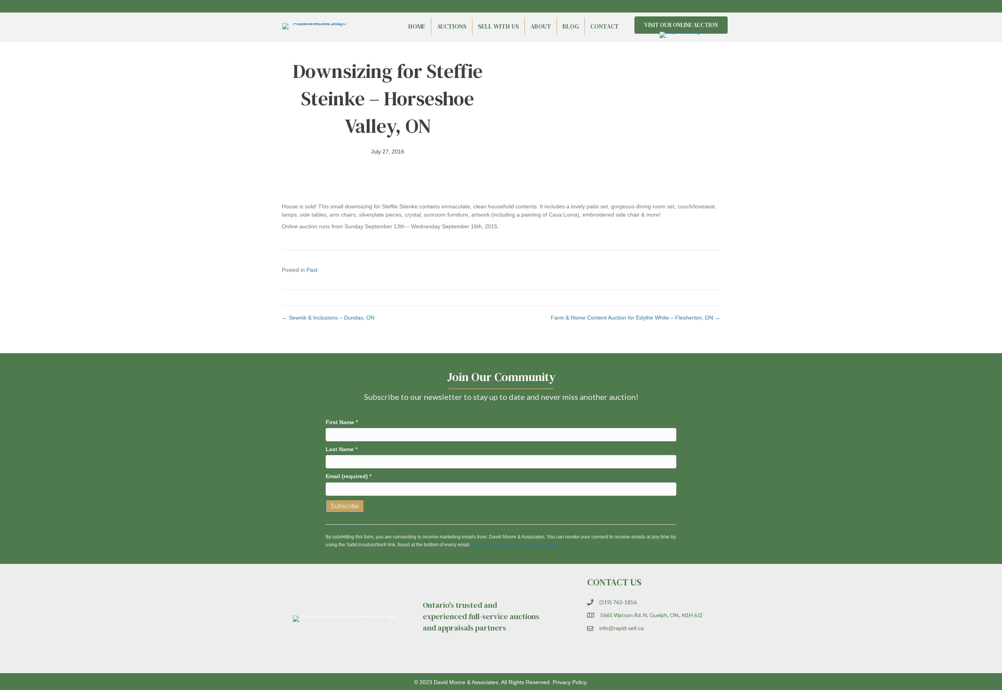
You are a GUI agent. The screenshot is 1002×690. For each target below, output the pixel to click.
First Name (342, 422)
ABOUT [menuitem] (540, 26)
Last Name (341, 449)
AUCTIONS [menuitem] (452, 26)
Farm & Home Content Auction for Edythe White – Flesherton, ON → (635, 317)
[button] (701, 6)
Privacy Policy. (570, 682)
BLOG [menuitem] (570, 26)
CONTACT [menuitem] (604, 26)
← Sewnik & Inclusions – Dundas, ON (328, 317)
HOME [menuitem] (416, 26)
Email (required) (348, 476)
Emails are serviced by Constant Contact (515, 544)
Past (311, 270)
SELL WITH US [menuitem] (498, 26)
